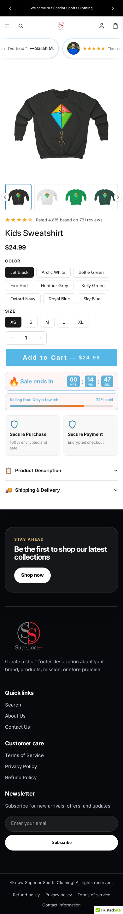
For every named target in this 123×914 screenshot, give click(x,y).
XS (13, 322)
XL (81, 322)
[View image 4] (105, 197)
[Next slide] (113, 8)
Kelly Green (93, 285)
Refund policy (26, 894)
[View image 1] (18, 197)
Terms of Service (24, 755)
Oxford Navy (22, 298)
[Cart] (115, 26)
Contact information (61, 904)
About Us (15, 716)
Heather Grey (54, 285)
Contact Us (17, 727)
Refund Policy (21, 777)
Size (10, 311)
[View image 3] (76, 197)
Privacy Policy (21, 766)
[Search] (21, 26)
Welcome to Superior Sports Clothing (62, 8)
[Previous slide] (10, 8)
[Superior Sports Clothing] (61, 636)
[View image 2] (47, 197)
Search (13, 705)
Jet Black (19, 272)
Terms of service (94, 894)
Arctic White (53, 272)
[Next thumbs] (118, 197)
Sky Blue (92, 298)
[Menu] (7, 26)
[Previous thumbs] (5, 197)
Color (12, 260)
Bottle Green (91, 272)
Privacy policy (58, 894)
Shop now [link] (32, 575)
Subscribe (62, 842)
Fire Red (19, 285)
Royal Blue (59, 298)
